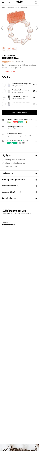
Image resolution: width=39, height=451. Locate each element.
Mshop (3, 7)
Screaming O (23, 7)
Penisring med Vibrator (13, 7)
